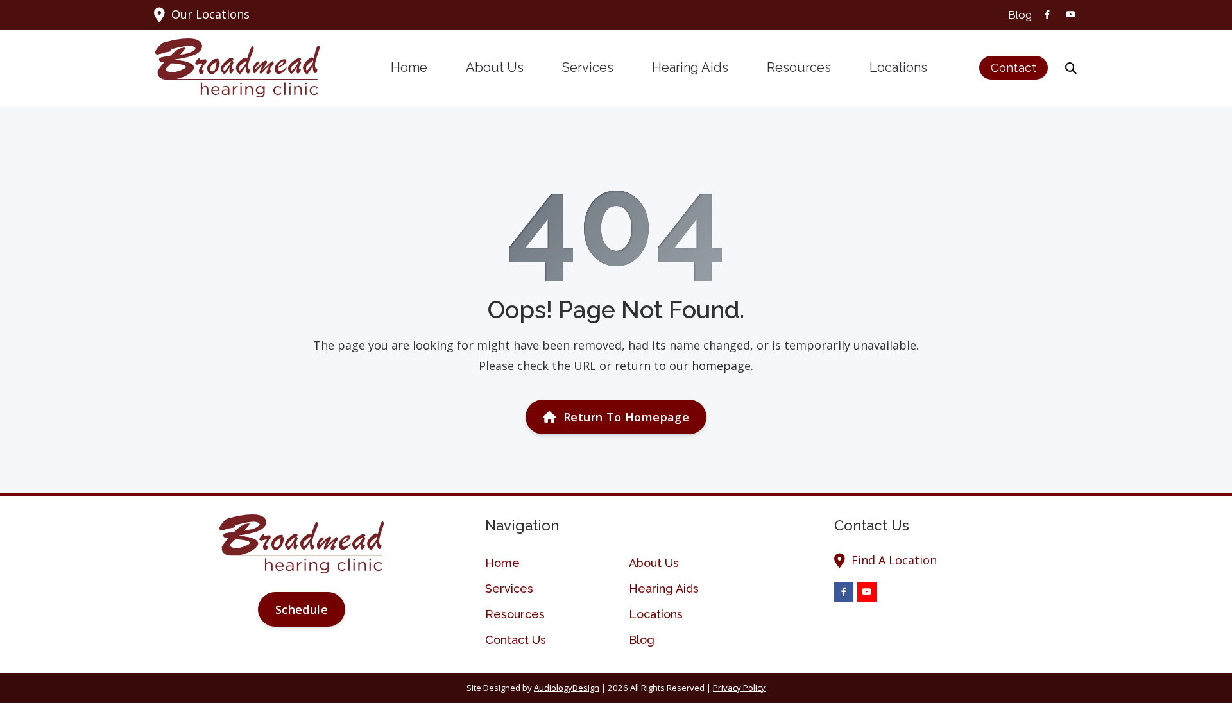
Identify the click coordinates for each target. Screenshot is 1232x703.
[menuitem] (1016, 15)
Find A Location (894, 560)
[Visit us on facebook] (1047, 14)
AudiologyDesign (566, 687)
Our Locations (210, 14)
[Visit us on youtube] (1070, 14)
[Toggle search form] (1071, 68)
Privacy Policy (739, 687)
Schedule (301, 609)
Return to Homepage (626, 417)
